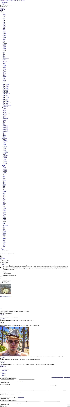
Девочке (4, 198)
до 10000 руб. (5, 49)
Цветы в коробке (4, 153)
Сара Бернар (4, 230)
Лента (4, 54)
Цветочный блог (4, 373)
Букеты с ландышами (6, 89)
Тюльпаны (3, 165)
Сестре (4, 124)
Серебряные (4, 37)
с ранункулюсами (5, 152)
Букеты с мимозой (5, 104)
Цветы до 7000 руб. (5, 129)
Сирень (4, 82)
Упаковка (4, 185)
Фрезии (4, 78)
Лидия (4, 63)
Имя (0, 390)
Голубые (4, 220)
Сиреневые (4, 36)
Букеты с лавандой (5, 103)
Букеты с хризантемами (6, 97)
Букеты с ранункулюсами (6, 93)
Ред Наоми (4, 65)
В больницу (4, 110)
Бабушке (4, 199)
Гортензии (4, 71)
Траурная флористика (6, 117)
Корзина (4, 182)
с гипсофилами (5, 149)
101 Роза (4, 23)
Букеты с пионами (5, 92)
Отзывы (3, 4)
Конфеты (4, 134)
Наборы (4, 132)
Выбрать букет (2, 314)
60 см (4, 41)
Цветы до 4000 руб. (5, 127)
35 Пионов (4, 211)
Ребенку (4, 197)
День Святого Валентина (6, 113)
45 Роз (4, 21)
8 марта (4, 109)
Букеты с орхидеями (5, 91)
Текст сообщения (48, 390)
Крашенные (4, 59)
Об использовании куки (67, 377)
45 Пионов (4, 212)
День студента (5, 114)
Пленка (4, 52)
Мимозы (4, 81)
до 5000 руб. (4, 46)
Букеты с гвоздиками (5, 87)
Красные (4, 28)
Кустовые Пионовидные (6, 58)
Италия (4, 204)
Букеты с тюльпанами (6, 96)
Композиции (4, 184)
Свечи (4, 137)
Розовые (4, 29)
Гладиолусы (4, 70)
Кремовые (4, 31)
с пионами (4, 145)
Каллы (4, 72)
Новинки (4, 14)
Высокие (4, 39)
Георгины (4, 69)
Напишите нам (3, 375)
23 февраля (4, 108)
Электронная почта (16, 390)
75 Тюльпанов (5, 173)
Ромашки (4, 77)
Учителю (4, 200)
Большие (4, 193)
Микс (4, 27)
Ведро (4, 229)
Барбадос (4, 62)
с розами (4, 139)
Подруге (4, 123)
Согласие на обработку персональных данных (57, 377)
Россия (4, 202)
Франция (4, 245)
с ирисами (4, 144)
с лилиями (4, 150)
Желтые (4, 179)
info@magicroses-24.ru (3, 366)
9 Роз (3, 18)
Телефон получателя (41, 401)
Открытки (4, 136)
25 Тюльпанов (5, 170)
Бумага (4, 181)
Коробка (4, 223)
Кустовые (4, 57)
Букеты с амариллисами (6, 98)
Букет (4, 51)
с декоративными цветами (6, 151)
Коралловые (4, 33)
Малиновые (4, 30)
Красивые (4, 191)
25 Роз (4, 20)
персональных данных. (21, 397)
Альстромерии (5, 66)
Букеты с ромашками (5, 95)
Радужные (4, 35)
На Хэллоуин (5, 115)
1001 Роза (4, 26)
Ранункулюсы (5, 76)
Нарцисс (4, 74)
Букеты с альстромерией (6, 84)
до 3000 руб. (4, 45)
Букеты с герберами (5, 85)
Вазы (3, 133)
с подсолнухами (5, 146)
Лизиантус (4, 73)
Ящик (4, 183)
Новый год (4, 116)
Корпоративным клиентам (5, 2)
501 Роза (4, 25)
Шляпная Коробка (5, 225)
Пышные (4, 192)
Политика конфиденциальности (6, 369)
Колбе (4, 56)
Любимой (4, 121)
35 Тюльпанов (5, 171)
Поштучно (4, 17)
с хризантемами (5, 147)
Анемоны (4, 67)
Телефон (32, 390)
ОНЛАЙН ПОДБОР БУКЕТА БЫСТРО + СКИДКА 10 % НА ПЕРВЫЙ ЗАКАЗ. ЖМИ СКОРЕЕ (12, 0)
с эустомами (4, 148)
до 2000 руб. (4, 44)
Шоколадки (4, 135)
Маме (4, 122)
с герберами (4, 142)
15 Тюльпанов (5, 169)
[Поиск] (1, 11)
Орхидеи (4, 75)
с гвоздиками (5, 156)
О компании (3, 3)
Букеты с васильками (5, 100)
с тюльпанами (5, 140)
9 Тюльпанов (4, 168)
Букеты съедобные (5, 106)
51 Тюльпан (4, 172)
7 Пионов (4, 208)
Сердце (4, 55)
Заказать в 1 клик (2, 258)
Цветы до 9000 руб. (5, 130)
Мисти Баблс (4, 64)
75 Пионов (4, 213)
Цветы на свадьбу (5, 118)
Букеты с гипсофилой (6, 86)
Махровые (4, 231)
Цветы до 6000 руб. (5, 128)
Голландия (4, 203)
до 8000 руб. (4, 48)
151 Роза (4, 24)
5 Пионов (4, 207)
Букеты (3, 83)
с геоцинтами (5, 157)
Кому (2, 119)
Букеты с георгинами (6, 101)
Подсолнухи (4, 80)
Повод (2, 107)
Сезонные (4, 232)
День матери (4, 112)
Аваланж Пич (5, 61)
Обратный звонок (9, 5)
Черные (4, 34)
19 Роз (4, 19)
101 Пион (4, 214)
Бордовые (4, 219)
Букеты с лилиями (5, 90)
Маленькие (4, 38)
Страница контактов (4, 370)
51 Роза (4, 22)
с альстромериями (5, 141)
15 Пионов (4, 209)
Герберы (4, 68)
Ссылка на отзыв (2, 318)
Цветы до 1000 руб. (5, 125)
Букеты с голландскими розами (7, 102)
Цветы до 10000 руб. (5, 131)
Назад (1, 248)
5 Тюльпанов (4, 167)
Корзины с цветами (4, 138)
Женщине (4, 120)
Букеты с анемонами (5, 99)
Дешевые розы (5, 43)
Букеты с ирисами (5, 88)
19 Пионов (4, 210)
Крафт (4, 53)
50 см (4, 40)
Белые (4, 176)
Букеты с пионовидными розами (7, 105)
